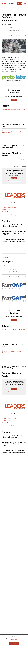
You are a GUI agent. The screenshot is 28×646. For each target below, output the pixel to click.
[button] (3, 3)
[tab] (6, 160)
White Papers (5, 257)
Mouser (4, 211)
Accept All (14, 643)
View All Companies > (14, 215)
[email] (19, 35)
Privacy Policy (14, 639)
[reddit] (16, 35)
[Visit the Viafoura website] (23, 166)
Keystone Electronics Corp (9, 207)
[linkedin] (11, 35)
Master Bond (5, 209)
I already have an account (14, 181)
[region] (14, 163)
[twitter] (14, 35)
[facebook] (9, 35)
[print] (25, 35)
